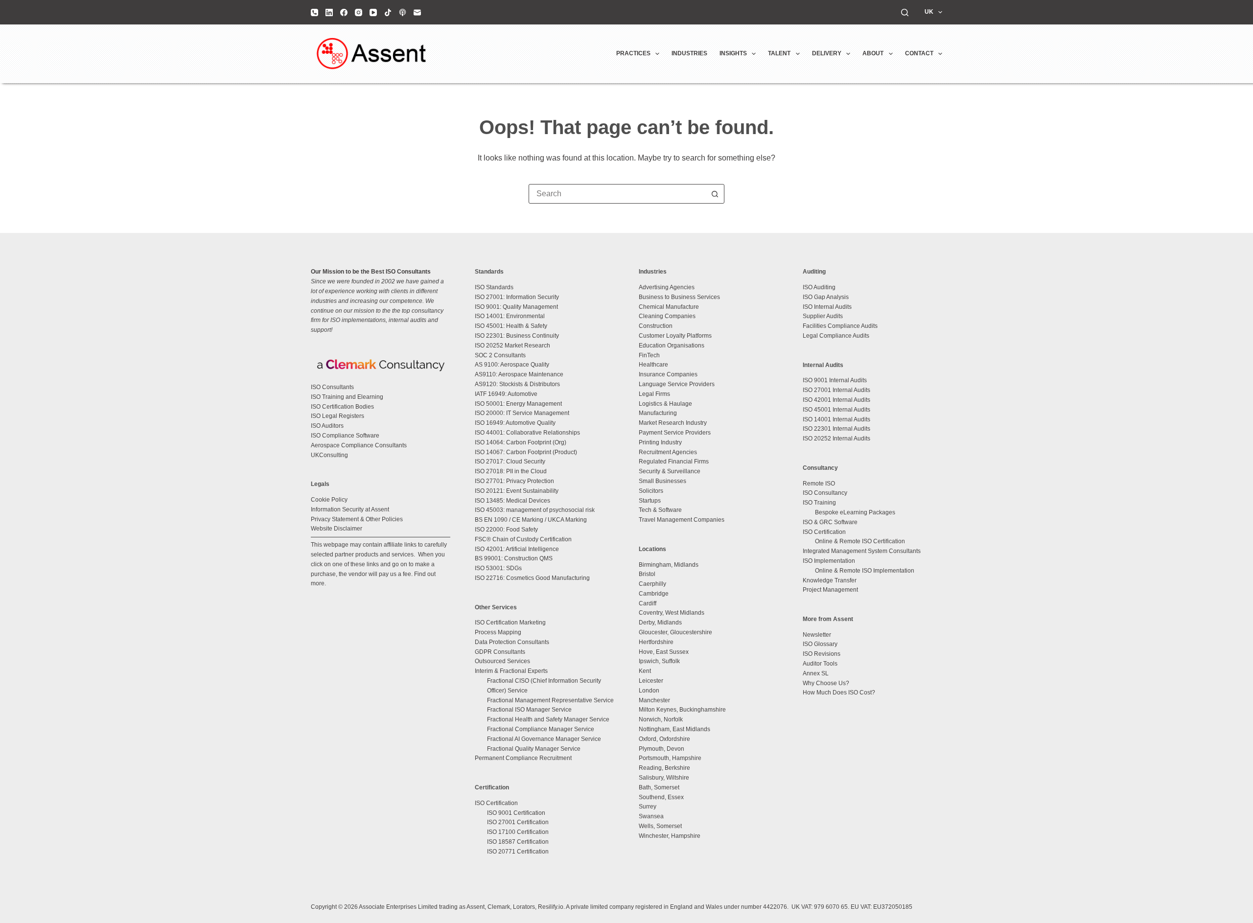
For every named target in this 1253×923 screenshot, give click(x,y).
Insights (733, 53)
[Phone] (314, 12)
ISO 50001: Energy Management (518, 403)
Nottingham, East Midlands (674, 729)
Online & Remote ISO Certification (860, 541)
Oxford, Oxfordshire (664, 739)
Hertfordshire (656, 642)
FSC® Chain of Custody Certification (523, 539)
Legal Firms (654, 394)
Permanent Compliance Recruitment (523, 758)
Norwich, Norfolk (661, 719)
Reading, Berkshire (664, 767)
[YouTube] (373, 12)
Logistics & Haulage (665, 403)
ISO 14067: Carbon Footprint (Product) (526, 452)
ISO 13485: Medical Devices (512, 500)
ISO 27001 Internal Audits (836, 390)
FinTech (649, 355)
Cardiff (647, 603)
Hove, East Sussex (664, 651)
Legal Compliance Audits (836, 335)
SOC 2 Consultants (500, 355)
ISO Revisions (821, 653)
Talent (779, 53)
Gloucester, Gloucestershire (675, 632)
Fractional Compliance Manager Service (540, 729)
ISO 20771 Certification (518, 851)
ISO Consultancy (825, 492)
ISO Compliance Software (345, 435)
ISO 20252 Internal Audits (836, 438)
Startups (650, 500)
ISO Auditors (327, 425)
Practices (633, 53)
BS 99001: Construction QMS (514, 558)
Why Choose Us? (826, 683)
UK (929, 11)
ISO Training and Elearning (347, 396)
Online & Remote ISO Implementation (864, 570)
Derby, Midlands (660, 622)
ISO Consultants (332, 387)
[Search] (904, 12)
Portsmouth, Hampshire (670, 758)
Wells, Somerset (660, 826)
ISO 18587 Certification (518, 841)
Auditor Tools (820, 663)
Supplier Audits (823, 316)
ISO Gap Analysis (826, 297)
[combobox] (617, 194)
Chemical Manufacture (669, 306)
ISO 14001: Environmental (510, 316)
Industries (689, 53)
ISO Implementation (829, 560)
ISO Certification (496, 803)
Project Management (830, 589)
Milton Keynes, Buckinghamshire (682, 709)
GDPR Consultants (500, 651)
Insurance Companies (668, 374)
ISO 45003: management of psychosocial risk (535, 510)
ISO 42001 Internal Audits (836, 399)
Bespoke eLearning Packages (855, 512)
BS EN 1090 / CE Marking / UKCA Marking (531, 519)
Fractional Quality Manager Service (533, 748)
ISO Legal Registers (337, 416)
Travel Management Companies (681, 519)
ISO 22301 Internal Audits (836, 428)
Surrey (647, 806)
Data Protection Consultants (512, 642)
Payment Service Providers (675, 432)
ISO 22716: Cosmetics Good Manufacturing (532, 578)
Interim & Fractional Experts (511, 671)
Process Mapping (498, 632)
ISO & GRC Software (830, 522)
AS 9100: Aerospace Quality (512, 364)
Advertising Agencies (667, 287)
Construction (656, 326)
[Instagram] (358, 12)
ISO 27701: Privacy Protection (514, 481)
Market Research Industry (673, 422)
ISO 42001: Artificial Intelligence (517, 549)
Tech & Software (660, 510)
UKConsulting (329, 455)
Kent (645, 671)
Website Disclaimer (336, 528)
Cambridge (654, 593)
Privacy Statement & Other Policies (357, 519)
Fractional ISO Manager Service (529, 709)
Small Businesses (662, 481)
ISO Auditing (819, 287)
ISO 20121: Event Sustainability (516, 490)
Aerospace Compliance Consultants (359, 445)
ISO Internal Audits (827, 306)
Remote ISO (819, 483)
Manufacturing (658, 413)
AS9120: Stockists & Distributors (517, 384)
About (872, 53)
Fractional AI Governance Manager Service (544, 739)
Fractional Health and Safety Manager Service (548, 719)
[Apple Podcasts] (402, 12)
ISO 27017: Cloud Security (510, 461)
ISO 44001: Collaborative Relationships (527, 432)
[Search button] (714, 194)
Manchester (654, 700)
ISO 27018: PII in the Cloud (511, 471)
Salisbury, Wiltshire (664, 777)
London (649, 690)
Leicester (651, 680)
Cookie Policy (329, 499)
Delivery (826, 53)
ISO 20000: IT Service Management (522, 413)
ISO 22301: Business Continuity (517, 335)
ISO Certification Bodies (342, 406)
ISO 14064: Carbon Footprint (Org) (520, 442)
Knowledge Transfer (830, 580)
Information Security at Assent (350, 509)
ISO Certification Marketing (510, 622)
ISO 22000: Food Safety (506, 529)
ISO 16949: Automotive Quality (515, 422)
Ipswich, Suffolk (659, 661)
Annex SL (816, 673)
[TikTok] (388, 12)
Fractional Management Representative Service (550, 700)
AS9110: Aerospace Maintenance (519, 374)
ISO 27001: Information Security (517, 297)
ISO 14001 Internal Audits (836, 419)
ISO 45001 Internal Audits (836, 409)
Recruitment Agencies (668, 452)
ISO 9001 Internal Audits (835, 380)
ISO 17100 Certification (518, 832)
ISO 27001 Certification (518, 822)
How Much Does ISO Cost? (839, 692)
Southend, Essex (661, 797)
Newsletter (817, 634)
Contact (919, 53)
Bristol (647, 574)
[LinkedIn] (329, 12)
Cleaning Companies (667, 316)
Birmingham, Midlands (668, 564)
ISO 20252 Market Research (512, 345)
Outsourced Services (502, 661)
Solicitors (651, 490)
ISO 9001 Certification (516, 812)
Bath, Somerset (659, 787)
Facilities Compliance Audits (840, 326)
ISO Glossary (820, 644)
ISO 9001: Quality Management (516, 306)
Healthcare (653, 364)
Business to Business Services (679, 297)
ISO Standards (494, 287)
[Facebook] (344, 12)
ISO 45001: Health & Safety (511, 326)
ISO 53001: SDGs (498, 568)
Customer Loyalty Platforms (675, 335)
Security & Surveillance (669, 471)
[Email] (417, 12)
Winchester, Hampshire (669, 835)
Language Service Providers (677, 384)
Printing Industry (660, 442)
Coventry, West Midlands (671, 612)
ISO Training (819, 502)
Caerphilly (652, 583)
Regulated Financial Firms (674, 461)
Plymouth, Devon (661, 748)
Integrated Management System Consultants (862, 551)
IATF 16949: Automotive (506, 394)
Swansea (651, 816)
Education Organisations (671, 345)
